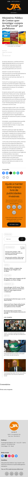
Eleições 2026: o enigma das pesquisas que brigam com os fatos (13, 269)
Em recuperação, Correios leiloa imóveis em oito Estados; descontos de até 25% (15, 312)
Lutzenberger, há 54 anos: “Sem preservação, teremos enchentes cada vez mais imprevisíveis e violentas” (14, 289)
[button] (8, 207)
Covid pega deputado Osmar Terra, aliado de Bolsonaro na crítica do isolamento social (15, 374)
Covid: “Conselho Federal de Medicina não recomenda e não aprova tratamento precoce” (15, 334)
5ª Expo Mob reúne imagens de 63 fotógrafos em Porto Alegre (14, 279)
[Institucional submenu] (20, 1)
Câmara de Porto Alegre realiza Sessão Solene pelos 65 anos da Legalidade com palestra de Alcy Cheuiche (14, 305)
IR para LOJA (14, 224)
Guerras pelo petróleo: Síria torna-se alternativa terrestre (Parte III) (14, 258)
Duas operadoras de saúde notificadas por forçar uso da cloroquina (14, 354)
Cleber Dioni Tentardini (7, 52)
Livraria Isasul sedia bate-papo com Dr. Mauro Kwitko (14, 299)
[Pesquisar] (22, 239)
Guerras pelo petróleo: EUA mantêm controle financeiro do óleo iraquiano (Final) (13, 253)
